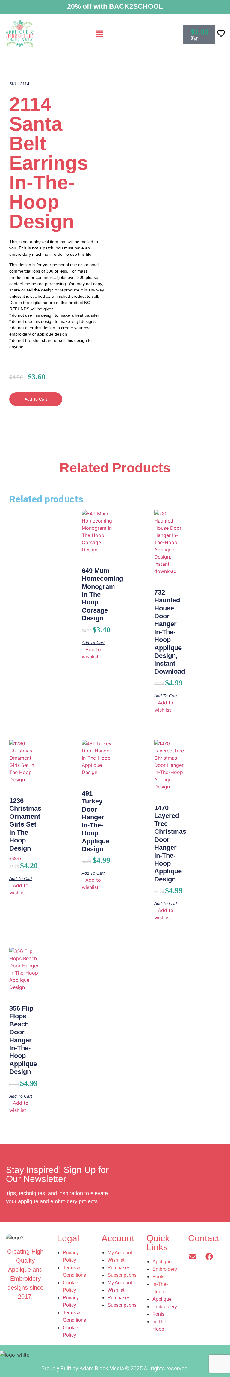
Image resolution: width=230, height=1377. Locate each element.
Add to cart (36, 399)
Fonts (158, 1276)
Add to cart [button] (93, 642)
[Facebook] (209, 1256)
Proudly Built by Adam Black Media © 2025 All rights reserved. (115, 1368)
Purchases (119, 1267)
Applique (162, 1261)
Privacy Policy (71, 1256)
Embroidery (164, 1269)
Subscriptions (122, 1275)
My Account (120, 1252)
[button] (100, 34)
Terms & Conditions (74, 1271)
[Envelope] (192, 1256)
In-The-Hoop (160, 1288)
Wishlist (116, 1260)
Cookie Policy (70, 1286)
